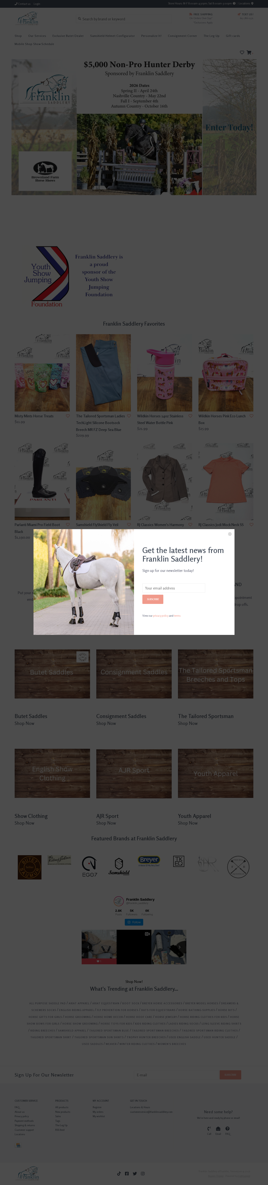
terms (177, 615)
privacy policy (160, 615)
